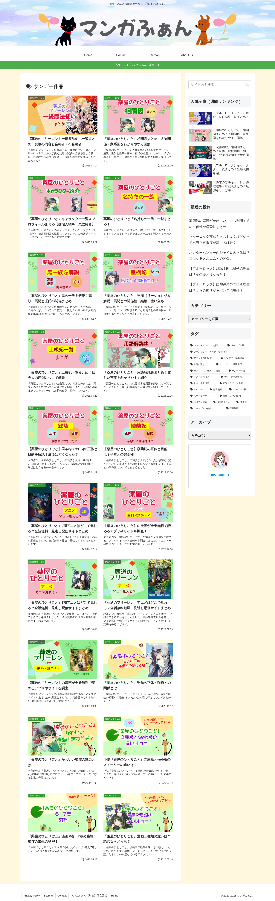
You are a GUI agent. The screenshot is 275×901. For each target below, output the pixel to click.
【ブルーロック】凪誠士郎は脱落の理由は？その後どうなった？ (219, 271)
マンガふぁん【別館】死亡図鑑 (89, 895)
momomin (220, 474)
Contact (62, 895)
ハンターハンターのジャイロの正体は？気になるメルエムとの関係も (219, 255)
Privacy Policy (32, 895)
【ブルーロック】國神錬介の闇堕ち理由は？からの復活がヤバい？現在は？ (219, 287)
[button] (247, 85)
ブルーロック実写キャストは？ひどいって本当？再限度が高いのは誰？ (219, 240)
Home (114, 895)
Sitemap (49, 895)
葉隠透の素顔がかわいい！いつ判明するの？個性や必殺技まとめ (219, 224)
